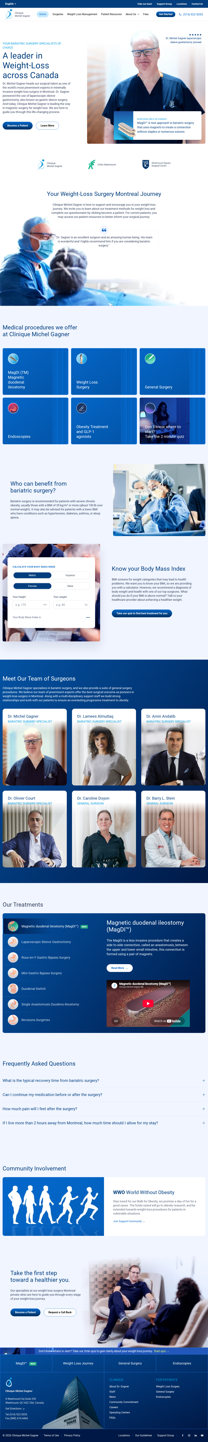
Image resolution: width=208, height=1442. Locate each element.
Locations (182, 4)
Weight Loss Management (82, 14)
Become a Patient (17, 125)
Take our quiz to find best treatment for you (142, 613)
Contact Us (197, 4)
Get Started (165, 14)
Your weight (60, 596)
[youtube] (202, 1435)
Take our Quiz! (144, 4)
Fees (146, 14)
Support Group (164, 4)
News (112, 1396)
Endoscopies (182, 1363)
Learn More (47, 125)
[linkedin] (195, 1435)
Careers (113, 1407)
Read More (118, 968)
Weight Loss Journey (78, 1363)
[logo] (17, 14)
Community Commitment (123, 1402)
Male (70, 585)
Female (32, 585)
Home (42, 14)
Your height (19, 596)
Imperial (70, 575)
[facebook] (182, 1435)
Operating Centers (119, 1412)
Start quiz (161, 1351)
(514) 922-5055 (193, 14)
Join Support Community (127, 1221)
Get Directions (13, 1408)
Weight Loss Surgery (168, 1386)
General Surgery (130, 1363)
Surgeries (57, 14)
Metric (32, 575)
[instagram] (189, 1435)
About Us (131, 14)
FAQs (112, 1417)
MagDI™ (25, 1363)
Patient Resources (111, 14)
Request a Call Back (60, 1312)
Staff (112, 1391)
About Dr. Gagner (119, 1386)
